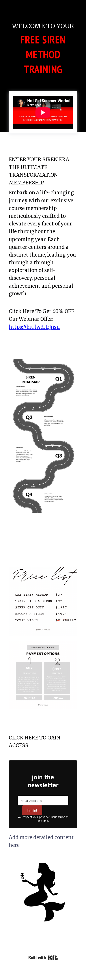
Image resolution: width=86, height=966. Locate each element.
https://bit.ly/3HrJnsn (34, 327)
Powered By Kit (43, 958)
